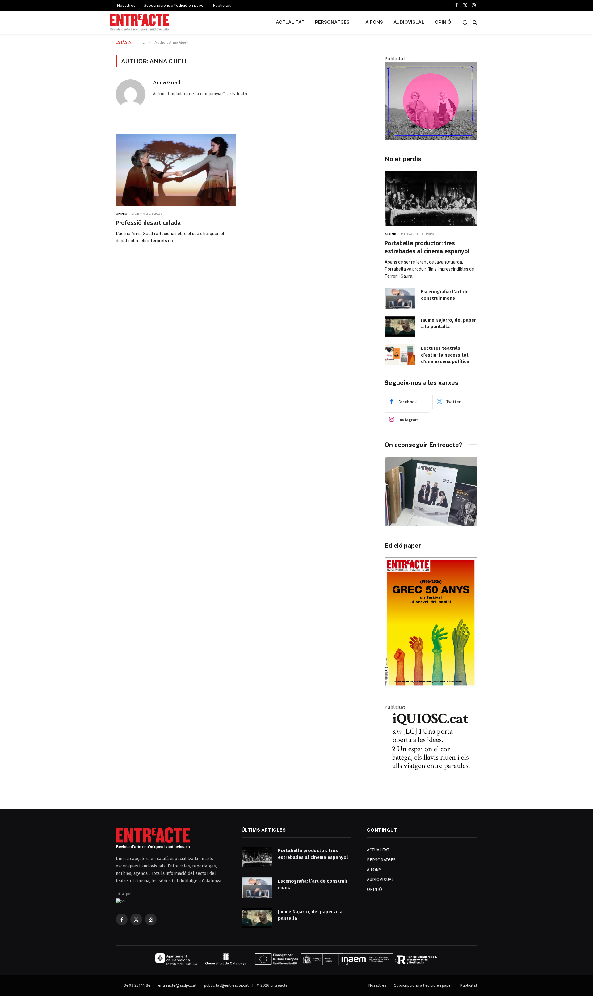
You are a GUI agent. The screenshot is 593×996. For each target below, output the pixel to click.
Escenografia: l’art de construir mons (445, 295)
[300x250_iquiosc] (431, 786)
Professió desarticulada (148, 222)
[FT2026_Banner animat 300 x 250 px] (431, 138)
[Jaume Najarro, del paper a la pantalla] (400, 326)
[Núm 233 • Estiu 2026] (431, 686)
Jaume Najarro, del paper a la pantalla (448, 323)
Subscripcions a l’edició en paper (174, 5)
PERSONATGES (332, 22)
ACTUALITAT (290, 22)
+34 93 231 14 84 (136, 985)
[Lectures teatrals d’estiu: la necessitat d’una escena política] (400, 354)
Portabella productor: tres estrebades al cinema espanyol (427, 247)
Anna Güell (166, 82)
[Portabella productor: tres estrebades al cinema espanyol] (431, 198)
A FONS (374, 22)
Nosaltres (126, 5)
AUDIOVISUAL (408, 22)
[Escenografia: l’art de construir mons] (400, 298)
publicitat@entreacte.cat (226, 985)
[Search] (474, 22)
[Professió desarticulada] (176, 170)
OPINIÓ (443, 22)
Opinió (122, 213)
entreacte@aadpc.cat (177, 985)
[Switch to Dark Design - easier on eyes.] (465, 22)
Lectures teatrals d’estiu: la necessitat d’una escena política (445, 354)
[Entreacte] (139, 22)
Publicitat (222, 5)
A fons (391, 234)
